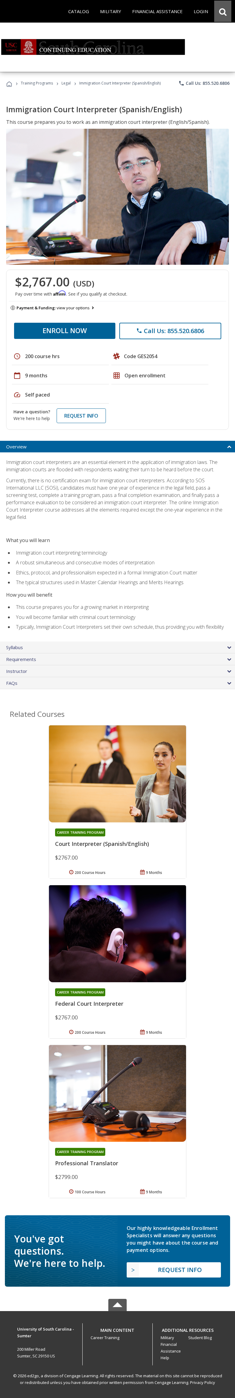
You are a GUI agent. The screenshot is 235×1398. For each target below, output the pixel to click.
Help (165, 1357)
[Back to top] (117, 1329)
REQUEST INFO (81, 415)
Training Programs (37, 83)
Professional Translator (86, 1163)
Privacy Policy (202, 1382)
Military (167, 1337)
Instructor (16, 671)
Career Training (105, 1337)
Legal (66, 83)
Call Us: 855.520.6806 (203, 83)
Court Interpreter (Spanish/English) (102, 843)
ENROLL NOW (65, 330)
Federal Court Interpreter (89, 1003)
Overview (16, 447)
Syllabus (14, 647)
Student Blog (200, 1337)
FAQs (11, 683)
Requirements (21, 659)
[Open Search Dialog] (222, 11)
